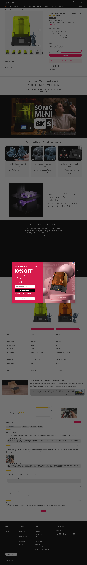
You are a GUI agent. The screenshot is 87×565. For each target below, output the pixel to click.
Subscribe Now (24, 290)
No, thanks (24, 298)
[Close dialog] (74, 263)
